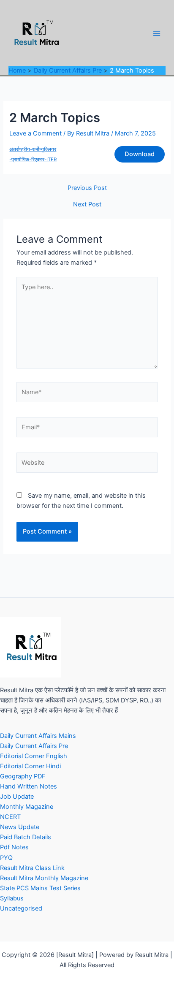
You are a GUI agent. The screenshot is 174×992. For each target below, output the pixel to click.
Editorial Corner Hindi (30, 766)
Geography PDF (23, 776)
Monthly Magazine (26, 806)
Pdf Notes (14, 847)
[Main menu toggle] (157, 33)
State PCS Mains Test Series (40, 888)
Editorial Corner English (33, 756)
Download (140, 154)
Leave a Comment (35, 133)
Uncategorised (21, 908)
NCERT (10, 817)
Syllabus (12, 898)
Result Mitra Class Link (32, 868)
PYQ (6, 858)
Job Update (17, 796)
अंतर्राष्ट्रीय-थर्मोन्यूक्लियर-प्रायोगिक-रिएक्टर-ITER (33, 154)
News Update (19, 827)
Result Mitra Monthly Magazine (44, 878)
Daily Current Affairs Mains (38, 736)
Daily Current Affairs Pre (34, 746)
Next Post (87, 204)
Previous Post (87, 188)
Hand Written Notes (28, 786)
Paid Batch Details (25, 837)
